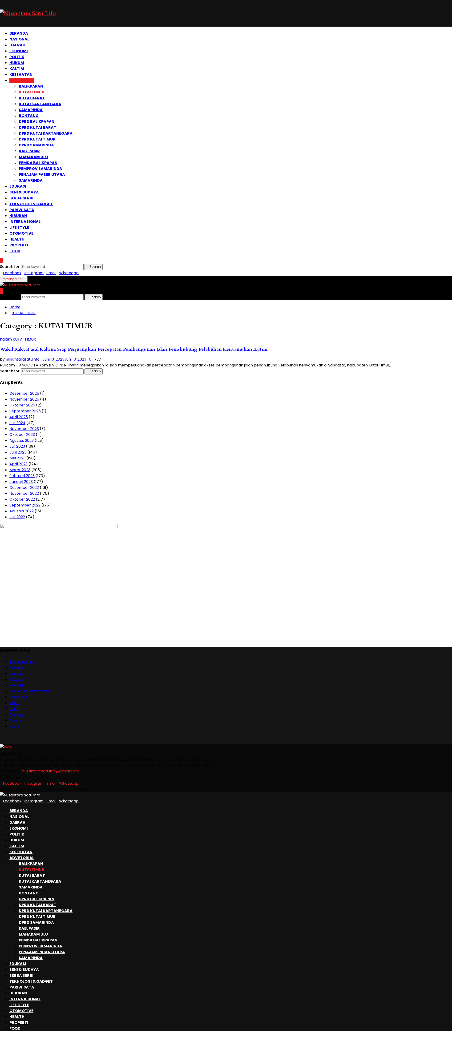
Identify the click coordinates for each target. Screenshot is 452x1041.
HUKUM (16, 62)
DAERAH (17, 45)
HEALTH (16, 239)
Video (14, 703)
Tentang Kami (22, 661)
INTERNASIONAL (24, 221)
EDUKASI (17, 186)
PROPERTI (18, 245)
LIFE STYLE (19, 227)
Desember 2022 (24, 487)
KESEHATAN (20, 74)
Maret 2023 (19, 470)
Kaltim (6, 339)
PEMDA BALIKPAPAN (38, 162)
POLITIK (16, 57)
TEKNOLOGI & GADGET (31, 204)
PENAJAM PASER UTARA (42, 174)
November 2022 (24, 493)
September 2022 (24, 505)
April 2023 (18, 464)
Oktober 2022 (22, 499)
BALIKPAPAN (31, 86)
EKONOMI (18, 51)
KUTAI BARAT (32, 98)
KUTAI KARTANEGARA (40, 104)
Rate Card (18, 697)
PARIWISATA (21, 210)
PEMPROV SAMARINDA (40, 168)
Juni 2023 (17, 452)
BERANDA (18, 33)
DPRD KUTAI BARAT (37, 127)
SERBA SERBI (21, 198)
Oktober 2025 (22, 405)
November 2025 (24, 399)
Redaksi (16, 667)
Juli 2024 (17, 423)
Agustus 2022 (21, 511)
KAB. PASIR (29, 151)
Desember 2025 (24, 393)
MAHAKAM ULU (33, 157)
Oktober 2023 (22, 434)
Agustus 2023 (21, 440)
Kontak (16, 726)
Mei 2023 (17, 458)
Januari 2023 (21, 481)
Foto (13, 708)
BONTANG (29, 115)
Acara (15, 720)
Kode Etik (17, 685)
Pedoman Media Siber (29, 691)
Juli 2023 (17, 446)
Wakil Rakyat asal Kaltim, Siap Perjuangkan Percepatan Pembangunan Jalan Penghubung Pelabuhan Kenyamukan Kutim (133, 349)
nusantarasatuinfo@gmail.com (50, 771)
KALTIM (16, 68)
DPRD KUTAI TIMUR (37, 139)
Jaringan (17, 673)
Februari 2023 (22, 475)
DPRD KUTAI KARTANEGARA (46, 133)
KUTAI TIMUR (31, 92)
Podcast (17, 714)
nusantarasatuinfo (23, 359)
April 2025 (18, 417)
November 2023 (24, 428)
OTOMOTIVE (21, 233)
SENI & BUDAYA (24, 192)
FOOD (14, 251)
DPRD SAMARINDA (36, 145)
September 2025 (25, 411)
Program (17, 679)
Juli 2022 (17, 517)
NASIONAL (19, 39)
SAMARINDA (31, 110)
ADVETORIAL (21, 80)
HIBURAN (18, 215)
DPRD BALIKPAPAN (36, 121)
